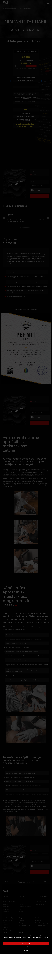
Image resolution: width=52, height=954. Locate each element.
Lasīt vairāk (26, 950)
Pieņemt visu (26, 943)
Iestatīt (26, 947)
